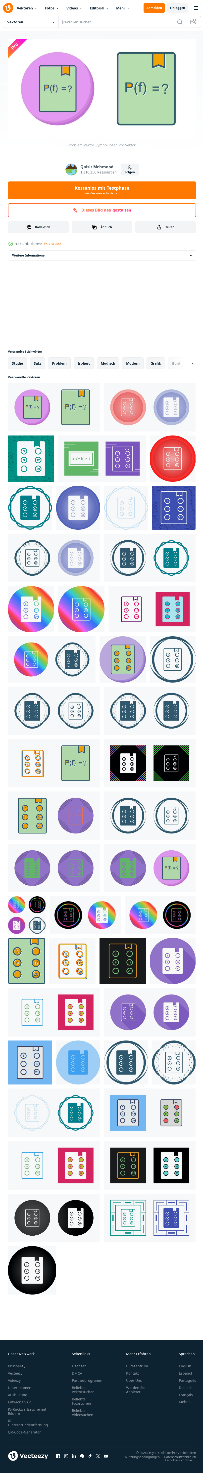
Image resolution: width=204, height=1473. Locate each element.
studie (17, 361)
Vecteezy (15, 1371)
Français (182, 1392)
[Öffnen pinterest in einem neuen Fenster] (82, 1454)
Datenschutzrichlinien (176, 1455)
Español (181, 1371)
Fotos (49, 8)
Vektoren (25, 8)
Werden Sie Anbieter (135, 1387)
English (181, 1364)
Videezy (14, 1378)
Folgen (130, 172)
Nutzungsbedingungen (138, 1455)
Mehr (120, 8)
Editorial (97, 8)
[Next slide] (184, 361)
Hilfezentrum (137, 1364)
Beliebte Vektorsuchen (83, 1387)
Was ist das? (52, 244)
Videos (72, 8)
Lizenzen (79, 1364)
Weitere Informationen (29, 253)
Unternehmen (19, 1385)
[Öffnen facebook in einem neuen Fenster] (58, 1454)
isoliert (84, 361)
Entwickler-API (20, 1400)
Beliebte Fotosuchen (81, 1399)
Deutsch (182, 1385)
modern (133, 361)
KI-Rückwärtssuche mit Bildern (27, 1409)
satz (37, 361)
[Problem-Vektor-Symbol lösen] (54, 405)
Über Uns (134, 1378)
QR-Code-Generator (24, 1430)
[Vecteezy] (8, 8)
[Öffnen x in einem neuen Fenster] (98, 1454)
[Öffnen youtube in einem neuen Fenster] (106, 1454)
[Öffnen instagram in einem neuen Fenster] (66, 1454)
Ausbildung (17, 1392)
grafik (156, 361)
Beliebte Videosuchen (82, 1410)
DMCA (77, 1371)
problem (59, 361)
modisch (108, 361)
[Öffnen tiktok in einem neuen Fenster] (90, 1454)
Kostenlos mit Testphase (102, 190)
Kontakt (132, 1371)
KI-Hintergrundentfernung (28, 1420)
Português (183, 1378)
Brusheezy (16, 1364)
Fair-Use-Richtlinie (174, 1458)
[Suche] (180, 22)
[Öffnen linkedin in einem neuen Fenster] (74, 1454)
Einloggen (177, 8)
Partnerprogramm (87, 1378)
